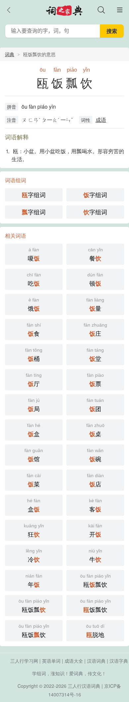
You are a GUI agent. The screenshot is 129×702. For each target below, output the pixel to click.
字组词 (34, 194)
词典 (9, 54)
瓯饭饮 (34, 631)
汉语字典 (118, 660)
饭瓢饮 (95, 606)
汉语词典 (96, 660)
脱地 (95, 631)
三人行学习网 (24, 660)
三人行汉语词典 (84, 686)
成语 (101, 119)
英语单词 (51, 660)
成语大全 (73, 660)
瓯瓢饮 (95, 581)
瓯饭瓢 (34, 606)
